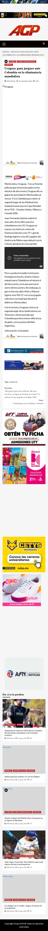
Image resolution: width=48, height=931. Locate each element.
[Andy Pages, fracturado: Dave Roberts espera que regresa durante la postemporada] (24, 844)
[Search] (43, 43)
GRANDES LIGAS (19, 770)
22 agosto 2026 (22, 738)
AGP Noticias (11, 81)
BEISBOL (8, 770)
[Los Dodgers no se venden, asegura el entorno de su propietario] (24, 888)
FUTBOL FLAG (10, 724)
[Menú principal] (5, 44)
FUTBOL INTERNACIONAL (26, 61)
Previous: (22, 392)
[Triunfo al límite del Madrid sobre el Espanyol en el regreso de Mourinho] (24, 801)
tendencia (13, 382)
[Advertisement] (24, 122)
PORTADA (8, 64)
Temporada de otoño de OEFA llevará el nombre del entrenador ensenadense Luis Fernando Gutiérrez (23, 733)
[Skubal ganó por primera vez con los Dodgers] (24, 759)
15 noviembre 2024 (25, 81)
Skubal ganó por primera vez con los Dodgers (22, 777)
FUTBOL (12, 61)
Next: (28, 401)
